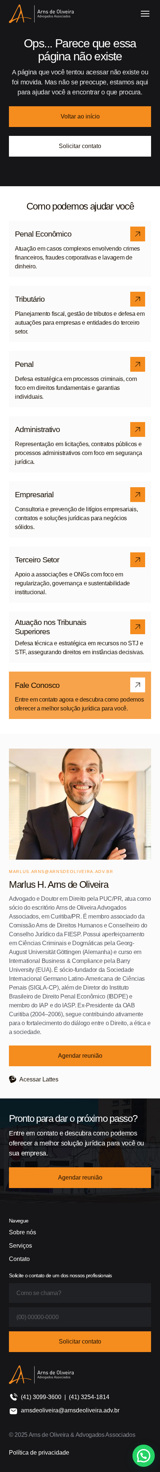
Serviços (20, 1245)
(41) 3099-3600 (41, 1397)
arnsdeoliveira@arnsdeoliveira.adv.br (70, 1410)
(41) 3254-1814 (89, 1397)
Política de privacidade (39, 1452)
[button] (143, 1456)
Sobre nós (22, 1232)
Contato (19, 1259)
